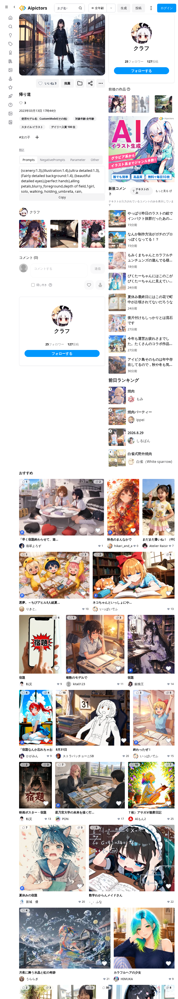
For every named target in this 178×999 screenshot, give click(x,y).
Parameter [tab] (78, 160)
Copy (62, 197)
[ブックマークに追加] (80, 83)
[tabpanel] (62, 183)
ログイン (167, 8)
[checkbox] (33, 285)
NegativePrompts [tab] (52, 160)
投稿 (138, 8)
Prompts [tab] (29, 160)
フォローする (62, 353)
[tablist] (61, 160)
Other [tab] (95, 160)
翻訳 (21, 150)
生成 (124, 8)
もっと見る (161, 191)
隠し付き (41, 285)
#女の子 (24, 137)
